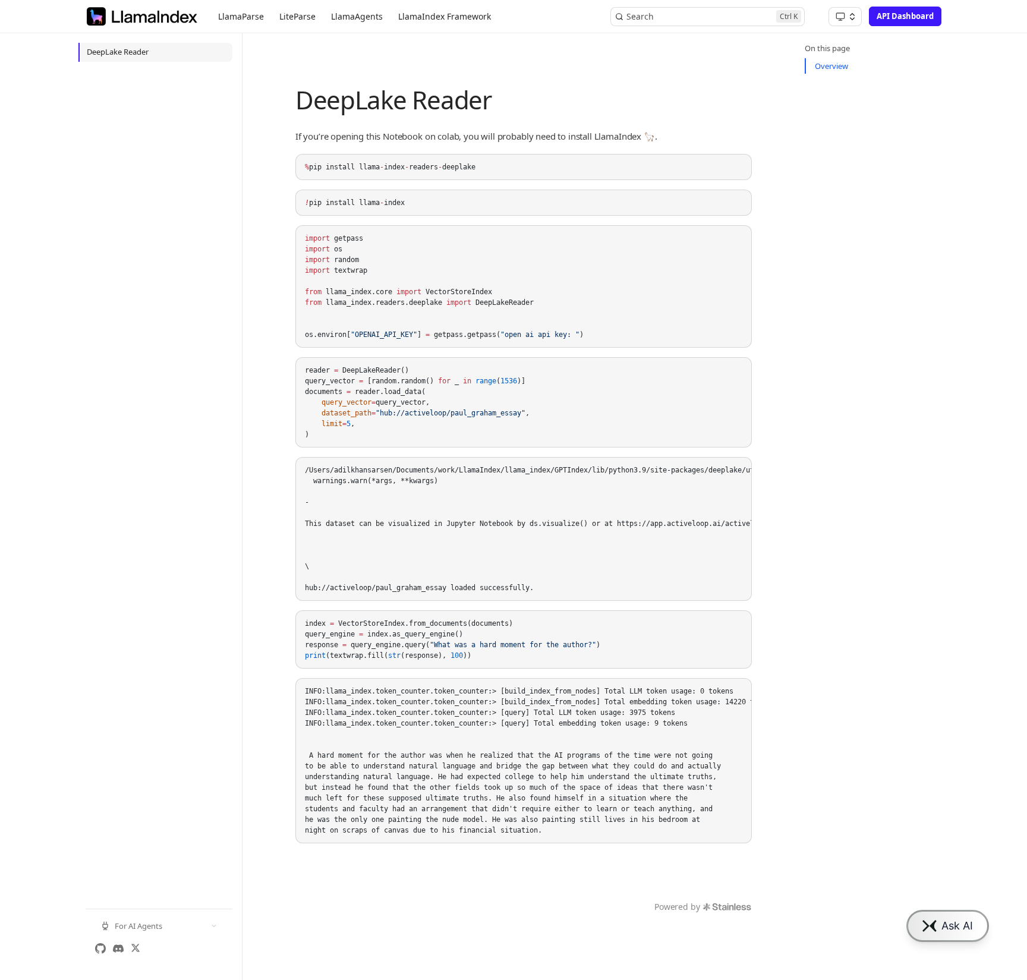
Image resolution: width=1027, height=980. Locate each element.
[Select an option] (845, 16)
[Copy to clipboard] (736, 167)
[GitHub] (100, 948)
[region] (523, 529)
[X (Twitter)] (135, 948)
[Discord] (118, 948)
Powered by (677, 906)
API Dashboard (905, 16)
